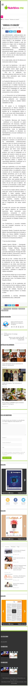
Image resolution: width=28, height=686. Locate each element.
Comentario (5, 423)
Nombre (4, 437)
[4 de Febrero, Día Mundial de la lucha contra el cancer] (8, 577)
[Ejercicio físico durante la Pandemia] (8, 584)
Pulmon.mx (21, 308)
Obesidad (15, 308)
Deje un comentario (7, 28)
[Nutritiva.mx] (14, 7)
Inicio (3, 19)
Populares (7, 546)
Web (3, 447)
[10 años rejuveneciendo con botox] (8, 559)
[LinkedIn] (15, 680)
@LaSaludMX (4, 637)
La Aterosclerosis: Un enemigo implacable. (10, 334)
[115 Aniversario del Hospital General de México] (8, 551)
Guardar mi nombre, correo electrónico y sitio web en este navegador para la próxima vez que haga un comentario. (13, 453)
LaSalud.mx (7, 678)
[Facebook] (12, 680)
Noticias (7, 19)
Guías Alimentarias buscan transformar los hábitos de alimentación (12, 364)
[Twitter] (13, 680)
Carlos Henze (4, 681)
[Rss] (10, 680)
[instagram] (16, 680)
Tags (18, 546)
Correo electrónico (6, 442)
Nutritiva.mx (7, 308)
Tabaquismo (5, 310)
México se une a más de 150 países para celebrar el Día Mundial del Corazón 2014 (16, 338)
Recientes (13, 546)
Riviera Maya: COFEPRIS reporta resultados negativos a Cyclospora (13, 403)
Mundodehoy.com (21, 678)
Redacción (5, 27)
